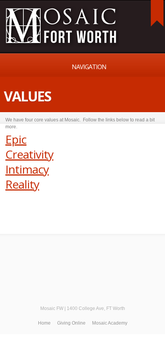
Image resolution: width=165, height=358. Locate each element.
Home (44, 323)
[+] (157, 13)
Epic (15, 139)
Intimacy (27, 169)
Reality (22, 184)
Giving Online (71, 323)
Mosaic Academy (109, 323)
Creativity (29, 154)
